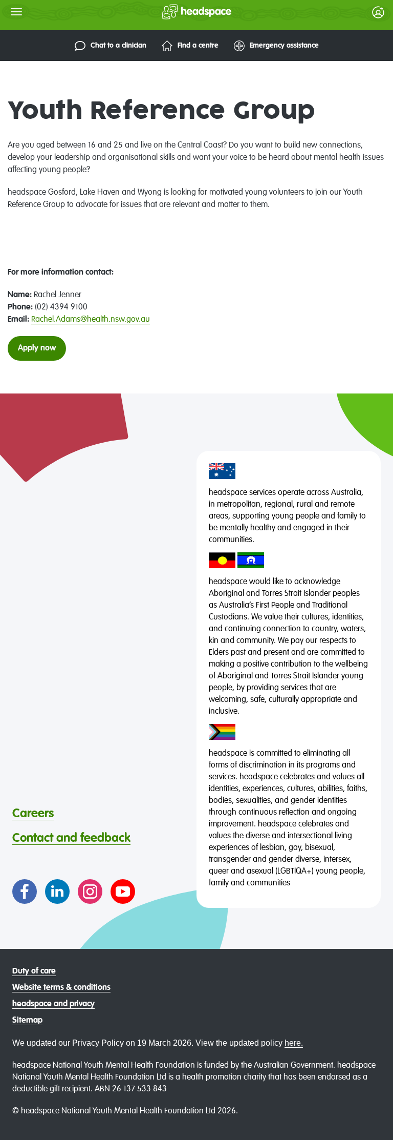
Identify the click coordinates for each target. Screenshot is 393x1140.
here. (294, 1043)
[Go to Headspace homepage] (176, 12)
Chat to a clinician (118, 45)
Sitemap (27, 1021)
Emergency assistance (284, 45)
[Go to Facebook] (24, 891)
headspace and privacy (53, 1004)
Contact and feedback (71, 838)
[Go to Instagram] (90, 891)
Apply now (37, 348)
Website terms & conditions (61, 988)
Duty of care (34, 971)
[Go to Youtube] (123, 891)
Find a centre (198, 45)
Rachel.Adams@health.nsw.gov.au (90, 320)
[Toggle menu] (16, 12)
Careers (33, 813)
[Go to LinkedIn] (57, 891)
